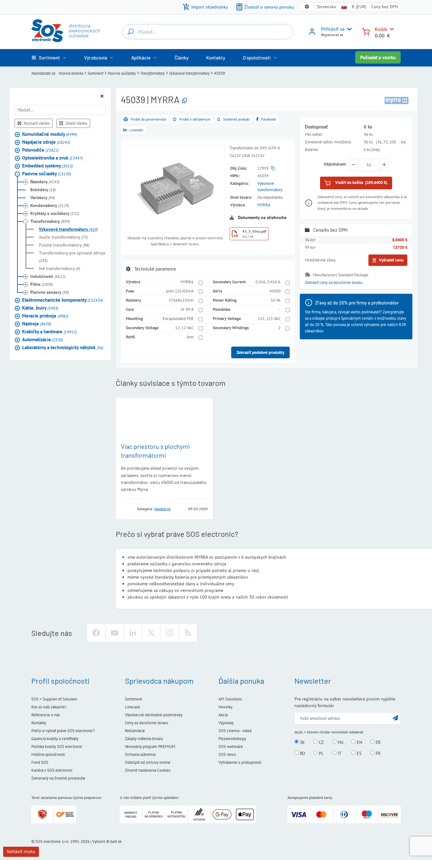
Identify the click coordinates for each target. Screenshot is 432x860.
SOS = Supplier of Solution (54, 699)
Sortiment (95, 73)
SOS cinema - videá (235, 730)
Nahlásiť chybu (21, 851)
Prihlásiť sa (332, 29)
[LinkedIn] (133, 633)
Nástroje (36, 324)
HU (339, 742)
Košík (381, 29)
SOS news (227, 754)
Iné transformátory (59, 269)
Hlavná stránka (71, 73)
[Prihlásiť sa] (312, 34)
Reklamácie (135, 730)
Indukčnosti (47, 276)
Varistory (42, 198)
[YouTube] (114, 633)
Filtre (41, 284)
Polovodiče (40, 150)
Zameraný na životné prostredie (58, 778)
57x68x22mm (181, 300)
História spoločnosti (48, 754)
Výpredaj (226, 722)
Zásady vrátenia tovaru (144, 738)
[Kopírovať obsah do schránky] (184, 100)
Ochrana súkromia (140, 754)
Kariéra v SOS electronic (52, 770)
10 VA (276, 300)
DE (377, 742)
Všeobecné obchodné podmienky (153, 715)
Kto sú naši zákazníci (48, 707)
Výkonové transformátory (189, 73)
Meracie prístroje (45, 316)
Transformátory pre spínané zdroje (72, 257)
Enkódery (43, 190)
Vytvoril (98, 841)
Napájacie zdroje (46, 142)
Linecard (132, 707)
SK (302, 742)
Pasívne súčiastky (122, 73)
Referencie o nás (45, 715)
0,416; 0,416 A (268, 282)
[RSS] (188, 633)
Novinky (225, 707)
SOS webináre (231, 746)
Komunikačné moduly (49, 134)
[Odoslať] (395, 717)
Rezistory (44, 182)
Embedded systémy (47, 166)
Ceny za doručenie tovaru (146, 722)
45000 (275, 291)
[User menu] (348, 29)
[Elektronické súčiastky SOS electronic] (65, 30)
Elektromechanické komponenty (62, 300)
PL (321, 753)
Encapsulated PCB (178, 318)
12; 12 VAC (184, 327)
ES (358, 753)
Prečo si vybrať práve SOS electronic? (63, 730)
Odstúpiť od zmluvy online (147, 762)
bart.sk (115, 841)
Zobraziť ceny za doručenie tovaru (333, 282)
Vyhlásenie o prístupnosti (240, 762)
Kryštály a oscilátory (54, 214)
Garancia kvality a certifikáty (54, 738)
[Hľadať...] (130, 31)
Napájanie (162, 508)
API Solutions (230, 699)
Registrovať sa (332, 34)
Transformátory (152, 73)
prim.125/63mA (180, 291)
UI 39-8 (187, 309)
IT (339, 753)
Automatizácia (42, 340)
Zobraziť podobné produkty (260, 352)
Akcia (223, 715)
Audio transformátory (63, 237)
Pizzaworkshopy (232, 738)
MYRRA (263, 205)
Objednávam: (335, 164)
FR (377, 753)
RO (302, 753)
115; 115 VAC (269, 318)
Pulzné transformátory (64, 245)
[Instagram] (169, 633)
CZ (321, 742)
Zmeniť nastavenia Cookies (147, 770)
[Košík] (366, 31)
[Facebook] (96, 633)
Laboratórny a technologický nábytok (62, 348)
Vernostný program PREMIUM (150, 746)
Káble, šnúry (40, 308)
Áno (190, 337)
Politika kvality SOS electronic (57, 746)
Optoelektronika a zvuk (52, 158)
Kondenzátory (49, 206)
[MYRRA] (396, 100)
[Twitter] (151, 633)
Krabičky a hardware (49, 332)
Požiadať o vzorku (378, 57)
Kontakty (38, 722)
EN (358, 742)
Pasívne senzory (49, 292)
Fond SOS (39, 762)
